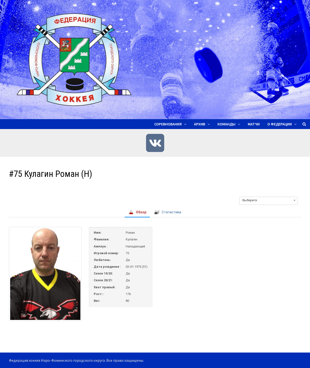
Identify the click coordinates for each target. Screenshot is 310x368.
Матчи (254, 124)
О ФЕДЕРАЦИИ (279, 124)
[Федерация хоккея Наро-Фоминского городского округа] (155, 59)
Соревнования (168, 124)
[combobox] (268, 200)
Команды (226, 124)
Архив (199, 124)
